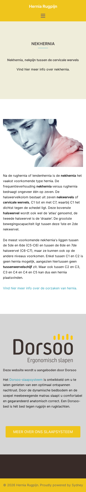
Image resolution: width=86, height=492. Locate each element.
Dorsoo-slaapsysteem (26, 380)
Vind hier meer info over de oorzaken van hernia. (40, 288)
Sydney (77, 485)
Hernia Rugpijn (43, 6)
